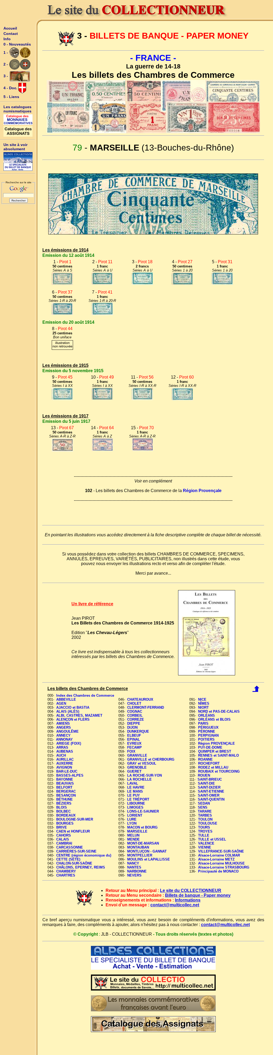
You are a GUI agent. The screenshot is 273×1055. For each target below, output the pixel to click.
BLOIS (61, 807)
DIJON (132, 727)
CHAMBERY (66, 871)
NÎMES (203, 703)
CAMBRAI (64, 843)
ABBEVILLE (66, 699)
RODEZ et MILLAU (213, 767)
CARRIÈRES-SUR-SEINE (76, 851)
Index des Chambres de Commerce (85, 695)
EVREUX (134, 743)
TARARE (205, 811)
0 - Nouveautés (17, 44)
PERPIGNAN (208, 735)
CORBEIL (135, 715)
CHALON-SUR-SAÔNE (74, 863)
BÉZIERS (63, 803)
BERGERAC (66, 791)
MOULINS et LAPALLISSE (148, 859)
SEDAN (204, 803)
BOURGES (65, 823)
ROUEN (204, 775)
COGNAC (134, 711)
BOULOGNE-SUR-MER (74, 819)
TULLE (203, 835)
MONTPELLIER (139, 855)
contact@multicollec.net (174, 905)
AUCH (61, 755)
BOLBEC (63, 811)
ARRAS (62, 747)
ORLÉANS (206, 715)
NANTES (134, 867)
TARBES (205, 815)
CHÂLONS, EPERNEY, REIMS (80, 867)
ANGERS (63, 727)
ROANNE (205, 759)
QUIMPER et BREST (214, 751)
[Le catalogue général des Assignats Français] (18, 131)
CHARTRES (65, 875)
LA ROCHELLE (139, 779)
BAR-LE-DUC (66, 771)
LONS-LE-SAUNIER (143, 811)
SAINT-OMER (208, 795)
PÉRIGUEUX (208, 727)
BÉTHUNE (64, 799)
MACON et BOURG (142, 827)
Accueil (10, 28)
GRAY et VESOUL (141, 763)
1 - (6, 52)
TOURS (204, 827)
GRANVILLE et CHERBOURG (150, 759)
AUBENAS (64, 751)
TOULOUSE (207, 823)
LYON (131, 823)
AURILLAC (65, 759)
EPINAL (133, 739)
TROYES (205, 831)
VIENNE (204, 847)
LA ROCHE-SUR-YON (144, 775)
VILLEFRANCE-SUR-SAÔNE (221, 851)
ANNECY (63, 735)
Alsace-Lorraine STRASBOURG (223, 867)
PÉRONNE (206, 731)
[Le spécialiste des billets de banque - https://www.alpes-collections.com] (18, 161)
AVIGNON (64, 767)
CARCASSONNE (69, 847)
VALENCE (206, 843)
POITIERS (206, 739)
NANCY (133, 863)
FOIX (131, 751)
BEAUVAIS (65, 783)
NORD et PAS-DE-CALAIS (219, 711)
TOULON (205, 819)
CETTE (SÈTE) (68, 859)
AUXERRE (64, 763)
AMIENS (63, 723)
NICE (202, 699)
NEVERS (134, 875)
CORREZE (135, 719)
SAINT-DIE (206, 783)
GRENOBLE (137, 767)
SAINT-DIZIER (209, 787)
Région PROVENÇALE (216, 743)
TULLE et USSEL (212, 839)
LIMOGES (135, 807)
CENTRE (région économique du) (83, 855)
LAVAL (132, 783)
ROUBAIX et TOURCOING (219, 771)
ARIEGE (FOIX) (68, 743)
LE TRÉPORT (138, 799)
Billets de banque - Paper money (198, 895)
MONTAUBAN (138, 847)
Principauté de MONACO (218, 871)
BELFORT (64, 787)
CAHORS (63, 835)
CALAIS (62, 839)
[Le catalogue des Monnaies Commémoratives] (18, 119)
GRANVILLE (137, 755)
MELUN (133, 835)
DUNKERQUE (138, 731)
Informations (187, 900)
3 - (6, 76)
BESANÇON (66, 795)
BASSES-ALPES (69, 775)
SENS (202, 807)
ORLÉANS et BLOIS (214, 719)
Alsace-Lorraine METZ (216, 859)
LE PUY (133, 795)
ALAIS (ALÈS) (67, 711)
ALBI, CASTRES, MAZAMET (79, 715)
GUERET (134, 771)
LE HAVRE (135, 787)
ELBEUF (134, 735)
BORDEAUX (66, 815)
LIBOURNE (136, 803)
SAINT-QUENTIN (211, 799)
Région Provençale (202, 490)
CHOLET (134, 703)
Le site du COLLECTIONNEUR (190, 890)
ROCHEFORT (209, 763)
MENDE (133, 839)
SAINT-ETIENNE (211, 791)
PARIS (203, 723)
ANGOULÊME (67, 731)
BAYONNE (64, 779)
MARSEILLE (137, 831)
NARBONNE (137, 871)
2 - (6, 64)
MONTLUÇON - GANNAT (147, 851)
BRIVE (61, 827)
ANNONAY (64, 739)
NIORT (203, 707)
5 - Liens (11, 97)
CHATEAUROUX (140, 699)
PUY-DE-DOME (210, 747)
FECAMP (134, 747)
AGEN (61, 703)
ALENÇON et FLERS (73, 719)
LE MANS (135, 791)
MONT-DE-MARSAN (143, 843)
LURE (131, 819)
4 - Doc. (10, 88)
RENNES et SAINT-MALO (218, 755)
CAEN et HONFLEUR (73, 831)
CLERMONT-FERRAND (145, 707)
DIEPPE (133, 723)
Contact (10, 33)
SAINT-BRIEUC (210, 779)
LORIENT (134, 815)
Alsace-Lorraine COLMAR (219, 855)
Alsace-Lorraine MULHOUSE (221, 863)
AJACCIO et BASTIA (72, 707)
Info (7, 39)
